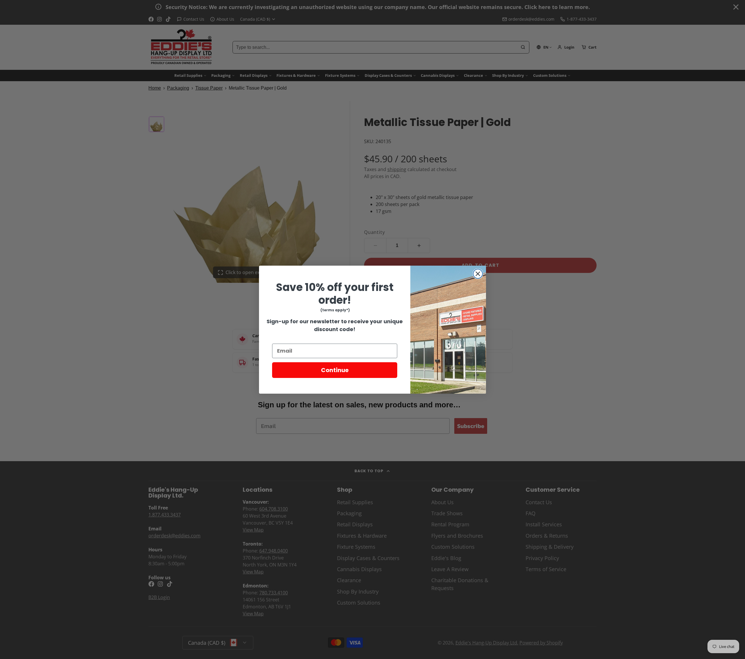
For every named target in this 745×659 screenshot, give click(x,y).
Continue (335, 370)
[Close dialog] (478, 273)
